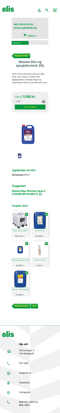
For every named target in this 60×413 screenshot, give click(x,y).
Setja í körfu (30, 107)
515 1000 (24, 363)
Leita (47, 10)
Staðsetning (9, 351)
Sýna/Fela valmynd (55, 10)
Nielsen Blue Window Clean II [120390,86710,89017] (28, 192)
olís (8, 9)
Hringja (8, 363)
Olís (8, 334)
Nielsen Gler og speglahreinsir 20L (19, 155)
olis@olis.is (25, 372)
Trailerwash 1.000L (20, 231)
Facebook (24, 382)
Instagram (24, 392)
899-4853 (24, 405)
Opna (8, 383)
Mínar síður (39, 10)
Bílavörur (17, 43)
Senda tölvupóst (8, 373)
